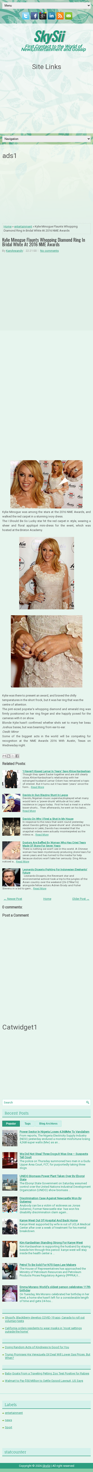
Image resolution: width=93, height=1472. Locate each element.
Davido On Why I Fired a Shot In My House (48, 818)
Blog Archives (48, 1123)
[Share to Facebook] (17, 756)
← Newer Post (13, 898)
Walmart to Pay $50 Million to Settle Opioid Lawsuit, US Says (44, 1380)
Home (8, 226)
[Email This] (4, 756)
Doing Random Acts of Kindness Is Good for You (37, 1347)
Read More (37, 787)
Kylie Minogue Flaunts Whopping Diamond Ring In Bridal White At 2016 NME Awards (43, 242)
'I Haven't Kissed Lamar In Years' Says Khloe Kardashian (57, 771)
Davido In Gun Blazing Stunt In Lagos (45, 795)
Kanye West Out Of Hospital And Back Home (49, 1220)
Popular (11, 1123)
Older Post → (80, 898)
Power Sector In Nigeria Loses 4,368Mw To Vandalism (54, 1131)
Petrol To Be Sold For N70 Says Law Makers (48, 1264)
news (8, 1420)
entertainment (23, 226)
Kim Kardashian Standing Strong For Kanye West (51, 1242)
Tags (28, 1123)
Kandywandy (14, 250)
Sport (8, 1427)
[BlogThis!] (8, 756)
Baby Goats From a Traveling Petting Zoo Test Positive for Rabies (47, 1373)
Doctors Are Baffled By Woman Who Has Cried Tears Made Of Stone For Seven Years (54, 844)
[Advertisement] (46, 102)
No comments (49, 250)
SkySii (48, 35)
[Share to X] (13, 756)
